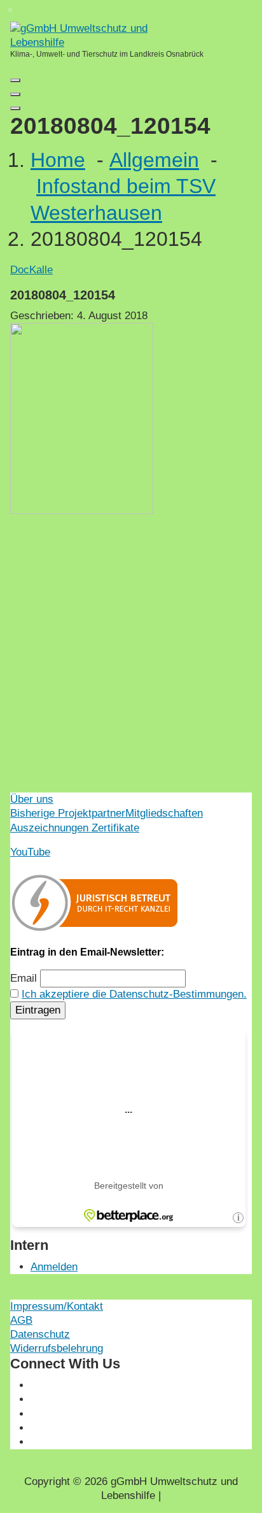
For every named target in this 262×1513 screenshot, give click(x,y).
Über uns (31, 799)
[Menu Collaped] (15, 80)
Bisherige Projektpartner (67, 813)
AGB (21, 1320)
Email (23, 978)
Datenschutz (40, 1334)
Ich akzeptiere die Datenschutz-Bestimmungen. (134, 994)
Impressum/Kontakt (56, 1306)
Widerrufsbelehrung (56, 1348)
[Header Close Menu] (15, 94)
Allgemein (154, 159)
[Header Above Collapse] (15, 108)
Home (58, 159)
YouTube (30, 852)
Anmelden (54, 1267)
